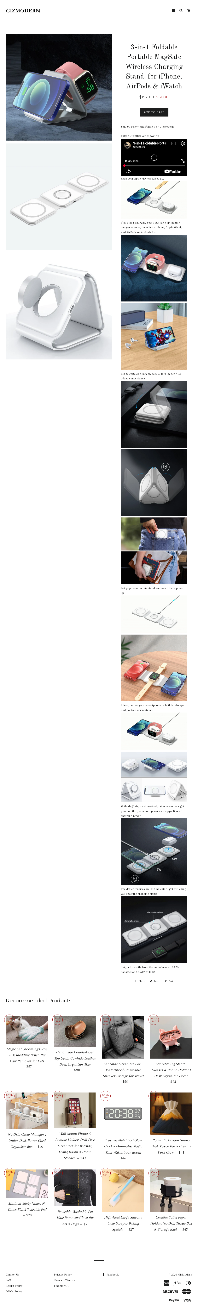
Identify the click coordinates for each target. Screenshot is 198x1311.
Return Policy (14, 1286)
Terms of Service (64, 1280)
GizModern (185, 1274)
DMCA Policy (14, 1291)
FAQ (8, 1280)
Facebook (112, 1274)
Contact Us (12, 1274)
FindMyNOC (61, 1286)
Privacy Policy (63, 1274)
